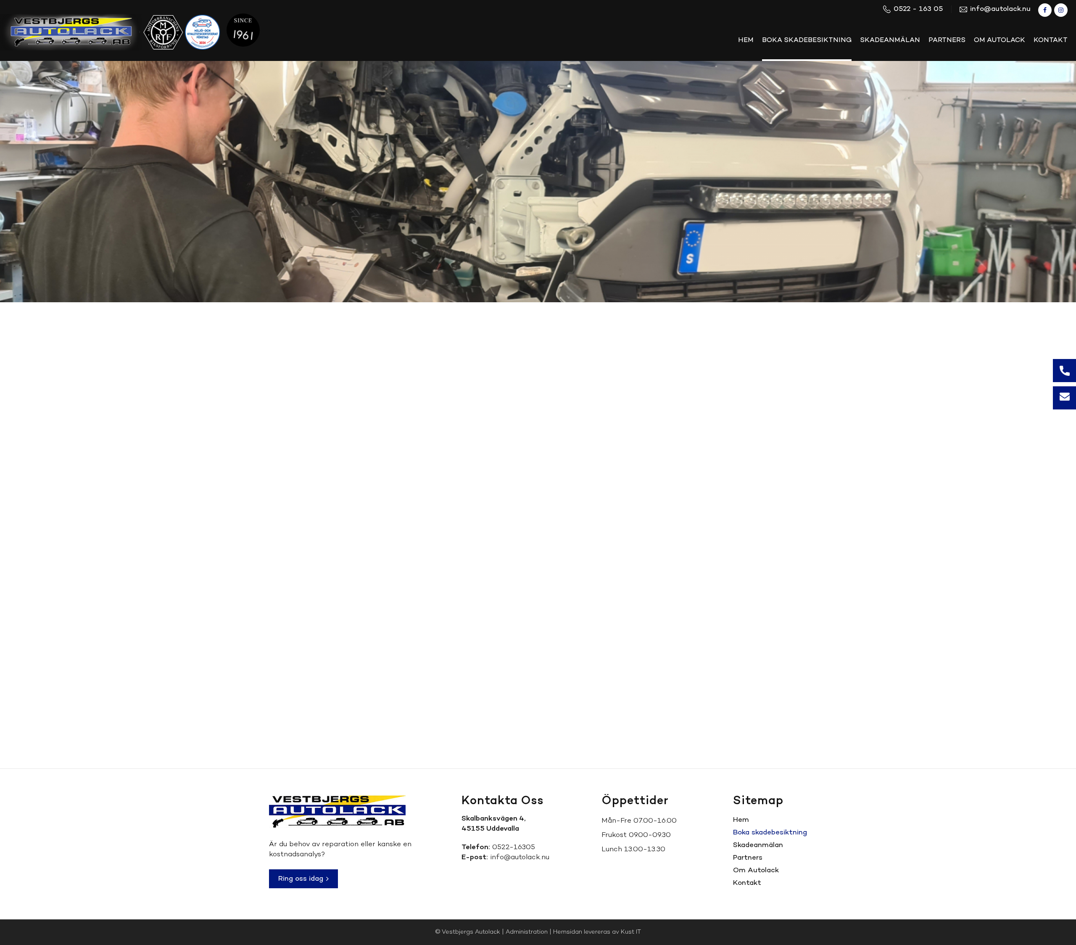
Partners (747, 858)
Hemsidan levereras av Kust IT (597, 932)
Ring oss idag (301, 879)
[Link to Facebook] (1045, 10)
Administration (527, 932)
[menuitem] (746, 40)
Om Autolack (756, 870)
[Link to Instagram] (1061, 10)
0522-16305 (513, 847)
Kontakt (747, 883)
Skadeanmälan (758, 845)
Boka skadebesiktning (770, 832)
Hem (741, 820)
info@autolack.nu (519, 857)
